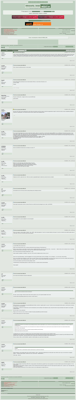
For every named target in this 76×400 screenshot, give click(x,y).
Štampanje (71, 50)
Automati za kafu (30, 398)
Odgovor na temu (72, 60)
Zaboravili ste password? (35, 13)
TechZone (7, 45)
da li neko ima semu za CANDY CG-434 (9, 33)
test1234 (16, 324)
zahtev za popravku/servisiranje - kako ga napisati (10, 30)
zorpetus (16, 348)
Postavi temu (67, 46)
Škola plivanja (40, 398)
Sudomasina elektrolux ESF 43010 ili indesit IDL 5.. (10, 34)
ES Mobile (44, 8)
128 (72, 385)
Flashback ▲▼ (41, 13)
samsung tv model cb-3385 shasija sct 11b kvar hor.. (10, 29)
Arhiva (41, 397)
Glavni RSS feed (33, 397)
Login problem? (45, 13)
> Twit (56, 46)
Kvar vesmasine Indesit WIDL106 (18, 45)
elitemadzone (36, 8)
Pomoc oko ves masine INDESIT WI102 (9, 384)
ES (44, 397)
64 (71, 385)
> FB (54, 46)
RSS (42, 8)
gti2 (15, 291)
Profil (2, 58)
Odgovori (71, 46)
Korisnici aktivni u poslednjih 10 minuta (7, 388)
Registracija (30, 13)
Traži (25, 50)
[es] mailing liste (5, 165)
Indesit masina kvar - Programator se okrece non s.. (10, 385)
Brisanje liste (73, 30)
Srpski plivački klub (35, 398)
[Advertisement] (38, 42)
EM (43, 397)
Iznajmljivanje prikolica (45, 398)
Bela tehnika (11, 45)
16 (69, 385)
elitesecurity (32, 8)
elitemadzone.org (3, 45)
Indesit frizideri (6, 383)
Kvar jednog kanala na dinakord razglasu (9, 31)
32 (70, 385)
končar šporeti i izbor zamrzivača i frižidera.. (9, 32)
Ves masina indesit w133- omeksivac (8, 386)
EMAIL (40, 8)
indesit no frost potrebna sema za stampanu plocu (10, 382)
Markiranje (67, 50)
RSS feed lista (38, 397)
